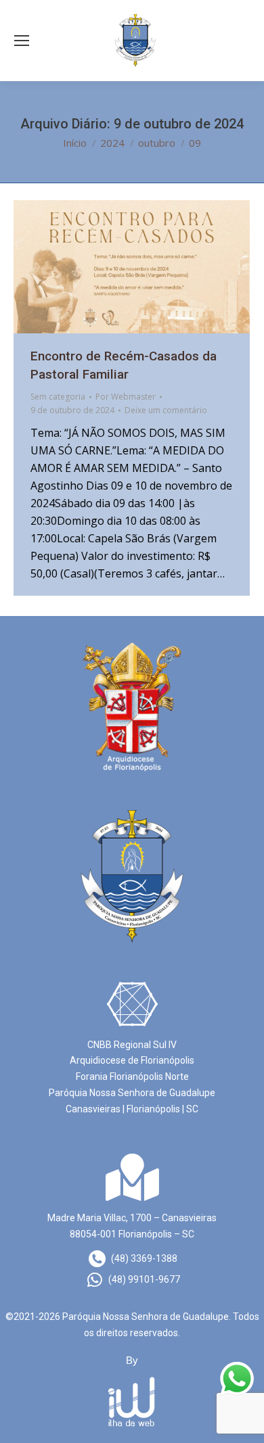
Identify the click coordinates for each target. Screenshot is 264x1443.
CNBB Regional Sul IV (132, 1044)
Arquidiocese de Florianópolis (132, 1060)
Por (125, 396)
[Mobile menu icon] (22, 40)
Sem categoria (57, 396)
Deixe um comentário (166, 410)
